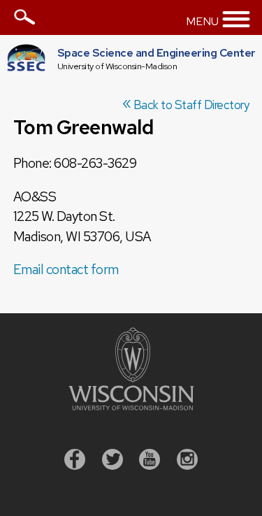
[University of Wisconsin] (131, 406)
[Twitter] (112, 461)
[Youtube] (149, 461)
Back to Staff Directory (185, 105)
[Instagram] (187, 461)
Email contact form (66, 269)
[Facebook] (74, 461)
